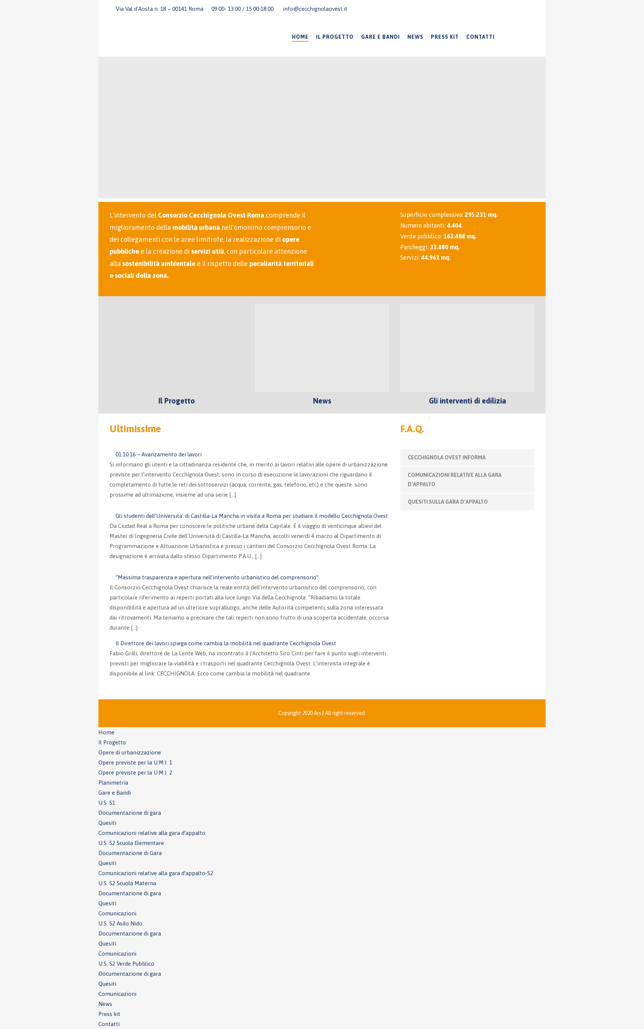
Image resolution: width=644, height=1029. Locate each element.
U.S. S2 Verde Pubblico (126, 963)
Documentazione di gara (129, 813)
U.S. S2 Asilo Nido (120, 923)
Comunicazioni (117, 913)
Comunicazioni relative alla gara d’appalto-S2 (155, 873)
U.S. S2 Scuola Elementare (131, 843)
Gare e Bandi (380, 37)
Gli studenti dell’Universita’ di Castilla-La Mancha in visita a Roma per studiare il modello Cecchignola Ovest (252, 516)
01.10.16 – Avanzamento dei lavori (159, 454)
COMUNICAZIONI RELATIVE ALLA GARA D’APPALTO (455, 479)
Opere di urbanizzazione (129, 752)
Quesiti (107, 823)
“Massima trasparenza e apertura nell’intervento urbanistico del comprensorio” (217, 577)
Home (300, 37)
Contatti (480, 37)
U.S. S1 (106, 803)
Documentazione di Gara (130, 853)
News (415, 37)
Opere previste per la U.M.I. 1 (135, 762)
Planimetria (113, 782)
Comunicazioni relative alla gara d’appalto (151, 833)
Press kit (445, 37)
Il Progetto (335, 37)
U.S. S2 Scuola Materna (127, 883)
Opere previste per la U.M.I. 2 (135, 772)
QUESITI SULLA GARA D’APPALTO (448, 502)
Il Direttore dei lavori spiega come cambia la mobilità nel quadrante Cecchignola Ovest (226, 643)
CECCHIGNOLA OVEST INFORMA (447, 457)
